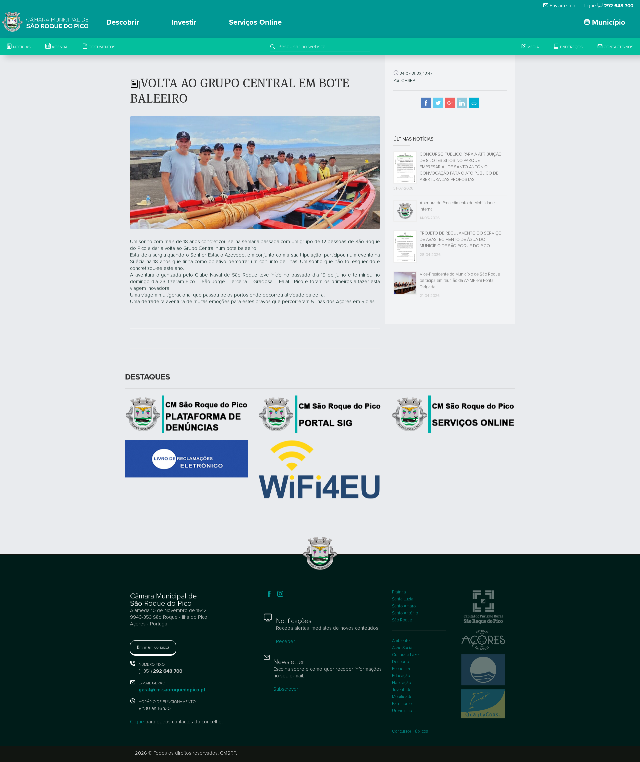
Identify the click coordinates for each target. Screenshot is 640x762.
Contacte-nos (618, 47)
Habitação (401, 682)
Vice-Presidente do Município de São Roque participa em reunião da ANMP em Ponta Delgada (460, 281)
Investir (184, 22)
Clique (137, 722)
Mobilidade (402, 696)
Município (607, 22)
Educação (401, 675)
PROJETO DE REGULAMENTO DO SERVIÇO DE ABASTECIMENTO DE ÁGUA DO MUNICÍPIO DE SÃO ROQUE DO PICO (461, 240)
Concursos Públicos (410, 731)
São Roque (402, 620)
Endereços (571, 47)
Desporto (400, 661)
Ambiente (401, 640)
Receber (285, 641)
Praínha (399, 592)
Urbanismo (402, 710)
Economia (401, 668)
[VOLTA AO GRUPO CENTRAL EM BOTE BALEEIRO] (255, 172)
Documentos (101, 47)
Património (402, 703)
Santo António (405, 613)
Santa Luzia (402, 599)
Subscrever (285, 689)
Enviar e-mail (562, 6)
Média (532, 47)
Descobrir (122, 22)
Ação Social (402, 647)
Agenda (59, 47)
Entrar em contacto (153, 647)
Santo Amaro (404, 606)
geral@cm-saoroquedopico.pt (172, 690)
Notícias (21, 47)
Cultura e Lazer (406, 654)
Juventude (401, 689)
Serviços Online (255, 22)
